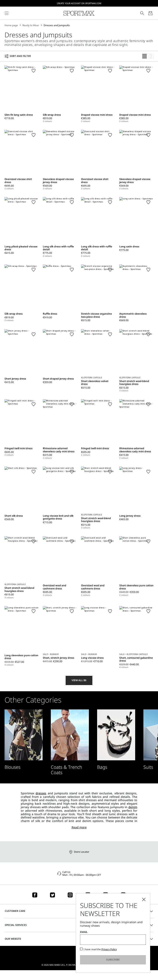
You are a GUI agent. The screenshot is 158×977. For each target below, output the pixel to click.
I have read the (100, 949)
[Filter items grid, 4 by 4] (144, 56)
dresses (41, 793)
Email (84, 932)
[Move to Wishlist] (33, 71)
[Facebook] (35, 895)
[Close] (144, 899)
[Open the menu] (7, 13)
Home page (11, 25)
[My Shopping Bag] (150, 13)
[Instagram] (70, 895)
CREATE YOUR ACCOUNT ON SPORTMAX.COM (79, 3)
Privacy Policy (109, 949)
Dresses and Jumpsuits (57, 25)
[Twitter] (52, 895)
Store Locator (81, 852)
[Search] (142, 13)
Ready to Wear (30, 25)
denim (132, 807)
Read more (79, 827)
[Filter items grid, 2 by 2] (151, 56)
